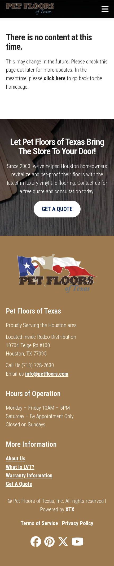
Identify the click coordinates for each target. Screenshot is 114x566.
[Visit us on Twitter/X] (63, 542)
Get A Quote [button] (57, 209)
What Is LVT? (20, 467)
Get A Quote (19, 484)
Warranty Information (29, 475)
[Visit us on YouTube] (78, 542)
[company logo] (30, 9)
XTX (69, 509)
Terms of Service (39, 523)
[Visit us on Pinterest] (49, 542)
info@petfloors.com (46, 374)
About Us (15, 458)
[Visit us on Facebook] (35, 542)
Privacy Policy (77, 523)
